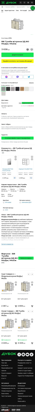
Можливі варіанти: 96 (6, 330)
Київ (20, 103)
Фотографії (23, 10)
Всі (2, 10)
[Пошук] (20, 2)
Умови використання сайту (25, 397)
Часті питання (6, 396)
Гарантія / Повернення (25, 376)
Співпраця (21, 385)
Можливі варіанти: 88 (6, 293)
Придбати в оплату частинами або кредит (17, 61)
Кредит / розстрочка (25, 368)
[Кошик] (32, 2)
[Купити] (15, 306)
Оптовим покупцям (24, 388)
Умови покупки (6, 391)
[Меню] (3, 2)
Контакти (4, 365)
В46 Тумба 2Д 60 (23, 299)
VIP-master (8, 202)
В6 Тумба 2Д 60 (6, 299)
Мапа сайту (22, 401)
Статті (3, 378)
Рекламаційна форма (8, 385)
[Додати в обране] (32, 49)
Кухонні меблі (21, 6)
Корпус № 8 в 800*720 (25, 169)
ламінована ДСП (26, 202)
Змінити (31, 82)
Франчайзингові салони (7, 369)
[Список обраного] (24, 2)
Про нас (4, 363)
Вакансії (20, 393)
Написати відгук (26, 258)
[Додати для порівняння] (27, 49)
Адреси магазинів (27, 103)
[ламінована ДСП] (20, 202)
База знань (5, 393)
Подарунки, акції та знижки (24, 364)
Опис (17, 10)
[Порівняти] (28, 2)
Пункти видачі (6, 373)
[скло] (3, 210)
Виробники (21, 391)
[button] (28, 274)
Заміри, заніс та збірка (25, 373)
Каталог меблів (10, 6)
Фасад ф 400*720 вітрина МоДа (7, 169)
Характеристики (9, 10)
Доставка (31, 10)
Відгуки (4, 376)
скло (6, 209)
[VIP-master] (3, 202)
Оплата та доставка (24, 370)
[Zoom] (15, 159)
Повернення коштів (8, 388)
